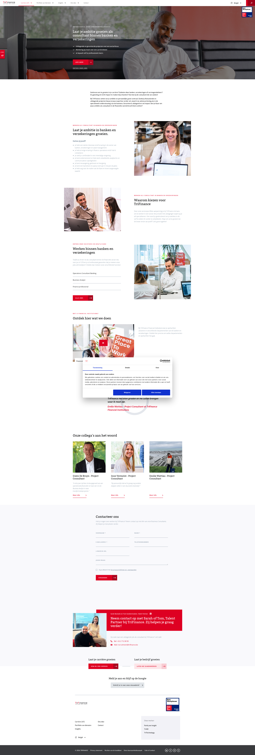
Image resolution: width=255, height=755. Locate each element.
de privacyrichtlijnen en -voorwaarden (123, 570)
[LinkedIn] (166, 750)
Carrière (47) (80, 722)
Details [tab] (127, 367)
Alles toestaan (156, 392)
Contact (100, 725)
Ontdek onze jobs (80, 68)
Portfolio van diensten (83, 725)
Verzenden (102, 578)
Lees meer (79, 62)
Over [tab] (157, 367)
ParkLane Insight (150, 725)
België (236, 3)
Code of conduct (150, 750)
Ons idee (101, 722)
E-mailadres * (101, 542)
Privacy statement (96, 750)
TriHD (146, 729)
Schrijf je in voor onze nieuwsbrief (126, 685)
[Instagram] (174, 750)
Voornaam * (101, 533)
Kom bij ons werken (99, 666)
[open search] (250, 3)
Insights (78, 729)
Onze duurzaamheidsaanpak (133, 750)
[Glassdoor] (178, 750)
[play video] (103, 343)
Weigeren (127, 392)
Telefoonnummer (141, 542)
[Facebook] (170, 750)
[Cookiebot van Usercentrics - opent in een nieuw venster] (161, 361)
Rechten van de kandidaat (113, 750)
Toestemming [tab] (97, 367)
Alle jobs (79, 298)
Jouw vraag (100, 560)
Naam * (137, 533)
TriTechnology (149, 733)
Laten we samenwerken (147, 666)
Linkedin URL (101, 551)
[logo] (9, 2)
